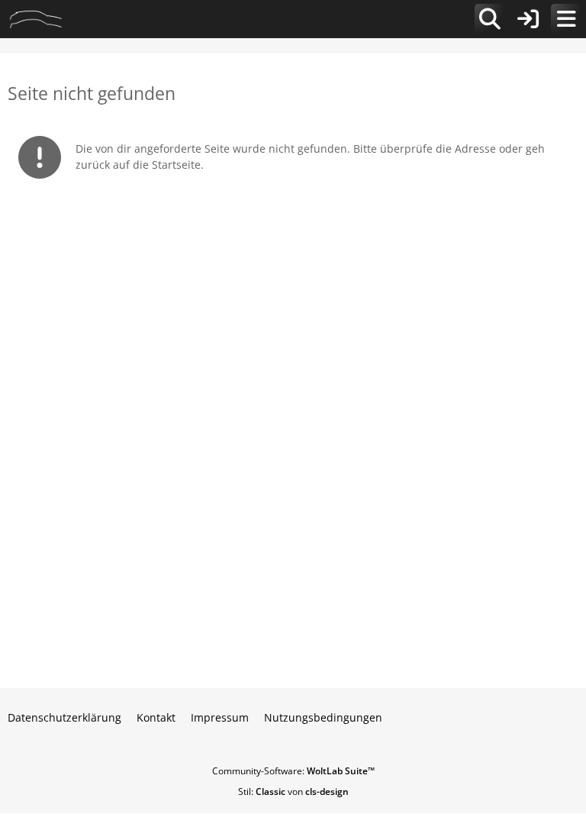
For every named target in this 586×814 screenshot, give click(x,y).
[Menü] (566, 19)
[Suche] (490, 19)
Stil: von (293, 791)
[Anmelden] (528, 19)
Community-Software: (293, 770)
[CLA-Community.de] (36, 19)
